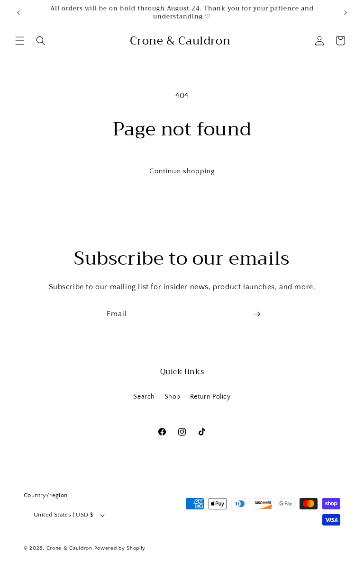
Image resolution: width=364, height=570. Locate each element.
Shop (172, 397)
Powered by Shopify (120, 548)
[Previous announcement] (18, 12)
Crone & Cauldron (70, 548)
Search (144, 397)
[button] (19, 40)
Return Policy (210, 397)
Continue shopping (182, 171)
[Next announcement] (345, 12)
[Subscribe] (256, 314)
